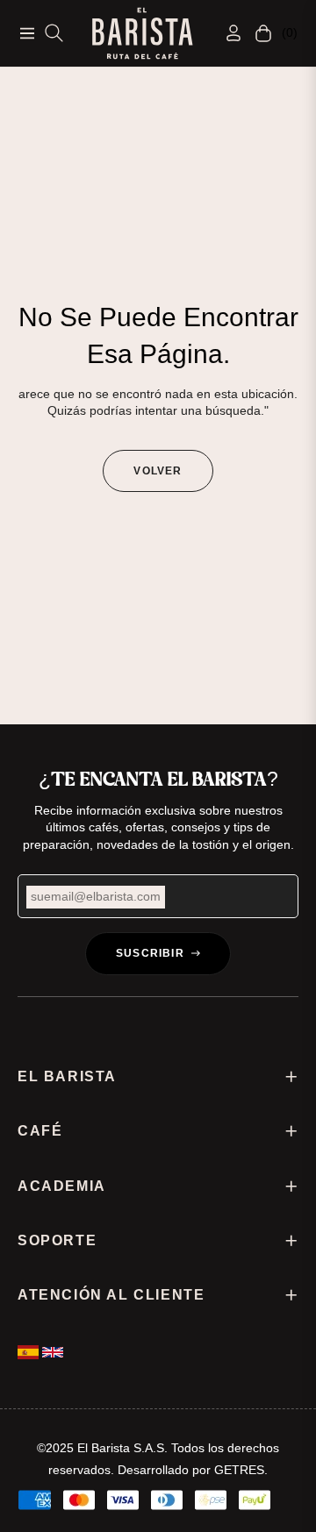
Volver (157, 471)
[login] (226, 33)
